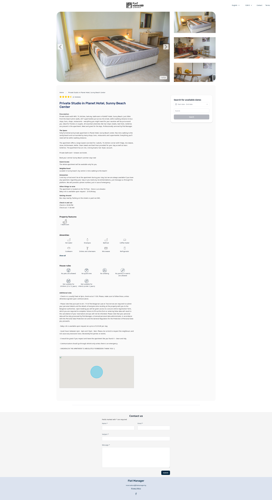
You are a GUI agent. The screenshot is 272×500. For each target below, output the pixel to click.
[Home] (135, 5)
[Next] (166, 46)
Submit (165, 473)
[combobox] (236, 5)
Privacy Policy (136, 488)
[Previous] (60, 46)
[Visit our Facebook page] (136, 494)
